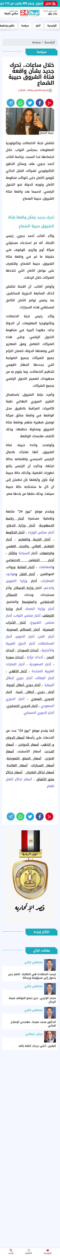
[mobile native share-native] (49, 103)
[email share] (11, 103)
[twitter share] (30, 103)
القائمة (28, 1253)
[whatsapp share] (20, 103)
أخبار (38, 25)
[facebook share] (40, 103)
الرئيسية (48, 1253)
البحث (10, 1253)
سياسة (25, 25)
